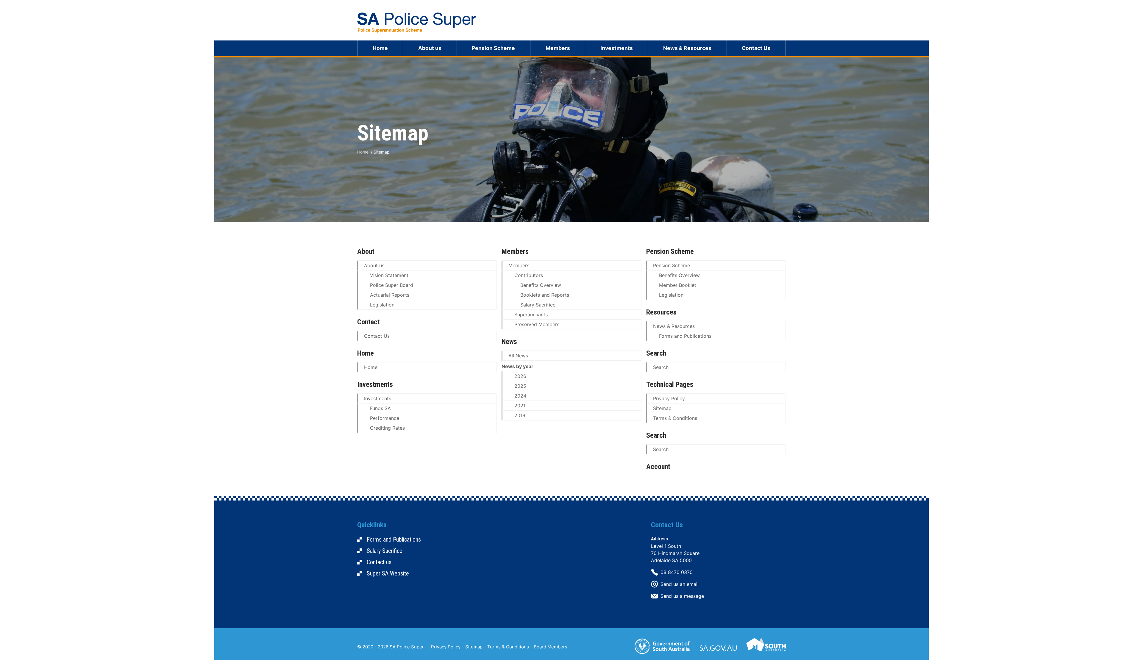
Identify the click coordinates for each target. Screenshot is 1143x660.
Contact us (379, 562)
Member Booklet (677, 285)
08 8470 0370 (676, 572)
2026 (520, 376)
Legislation (382, 305)
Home (380, 48)
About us (429, 48)
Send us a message (682, 596)
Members (558, 48)
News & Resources (687, 48)
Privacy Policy (669, 398)
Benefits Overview (540, 285)
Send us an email (679, 584)
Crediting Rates (387, 428)
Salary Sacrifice (537, 305)
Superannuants (531, 315)
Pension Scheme (493, 48)
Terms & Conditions (675, 418)
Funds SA (380, 408)
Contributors (528, 275)
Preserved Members (536, 324)
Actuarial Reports (389, 295)
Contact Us (756, 48)
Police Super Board (391, 285)
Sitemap (662, 408)
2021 (519, 406)
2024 (520, 396)
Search (661, 367)
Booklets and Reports (544, 295)
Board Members (550, 647)
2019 (519, 415)
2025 (520, 386)
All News (518, 356)
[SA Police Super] (416, 22)
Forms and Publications (685, 336)
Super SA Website (388, 573)
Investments (616, 48)
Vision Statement (389, 275)
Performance (384, 418)
